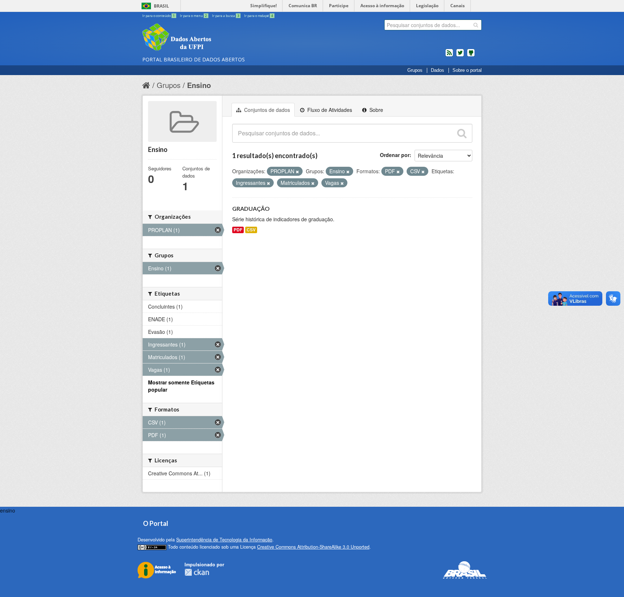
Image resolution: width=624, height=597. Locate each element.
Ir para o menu (193, 15)
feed (449, 55)
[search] (475, 25)
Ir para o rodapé (258, 15)
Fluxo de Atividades (329, 109)
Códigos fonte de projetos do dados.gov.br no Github (470, 55)
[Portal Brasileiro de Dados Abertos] (220, 37)
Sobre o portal (467, 70)
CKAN (197, 572)
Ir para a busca (225, 15)
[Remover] (297, 171)
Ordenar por (395, 154)
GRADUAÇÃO (251, 208)
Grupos (414, 70)
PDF (238, 230)
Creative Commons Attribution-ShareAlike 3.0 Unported (313, 547)
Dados (437, 70)
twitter (460, 55)
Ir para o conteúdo (158, 15)
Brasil (161, 6)
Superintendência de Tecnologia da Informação (224, 539)
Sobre (375, 109)
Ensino (199, 85)
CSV (251, 230)
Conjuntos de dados (266, 109)
